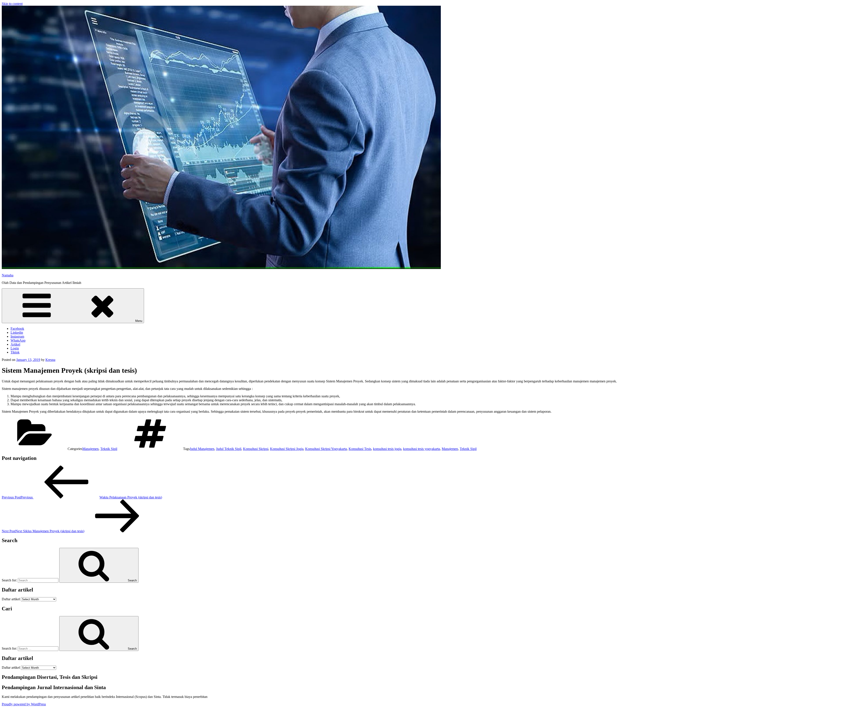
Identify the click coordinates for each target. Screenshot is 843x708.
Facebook (17, 328)
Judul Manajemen (202, 449)
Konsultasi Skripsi (255, 449)
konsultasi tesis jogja (387, 449)
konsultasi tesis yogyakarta (421, 449)
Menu (138, 321)
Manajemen (90, 449)
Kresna (50, 360)
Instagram (17, 336)
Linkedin (17, 332)
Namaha (7, 275)
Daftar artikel (11, 599)
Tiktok (15, 352)
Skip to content (12, 3)
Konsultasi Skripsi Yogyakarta (326, 449)
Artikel (15, 344)
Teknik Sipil (108, 449)
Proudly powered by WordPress (24, 704)
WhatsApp (18, 340)
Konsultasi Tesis (360, 449)
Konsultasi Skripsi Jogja (286, 449)
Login (15, 348)
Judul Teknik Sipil (228, 449)
